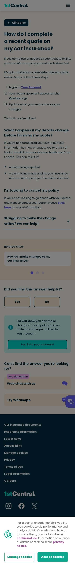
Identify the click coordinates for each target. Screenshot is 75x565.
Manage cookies (19, 557)
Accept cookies (52, 557)
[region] (37, 541)
